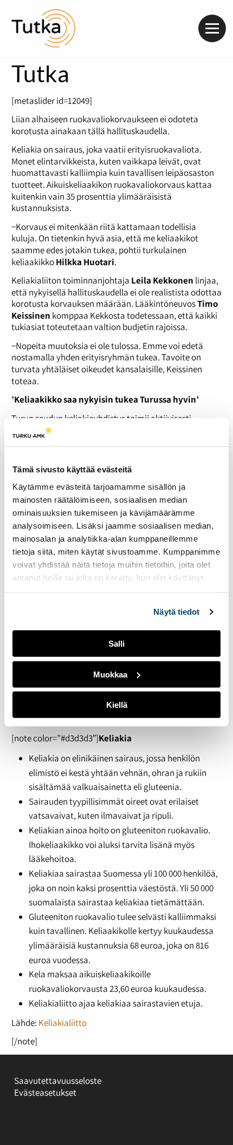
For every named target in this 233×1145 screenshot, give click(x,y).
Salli (116, 643)
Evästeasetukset (45, 1092)
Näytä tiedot (176, 611)
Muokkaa (110, 674)
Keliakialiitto (62, 1023)
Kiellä (116, 704)
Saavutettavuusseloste (57, 1081)
